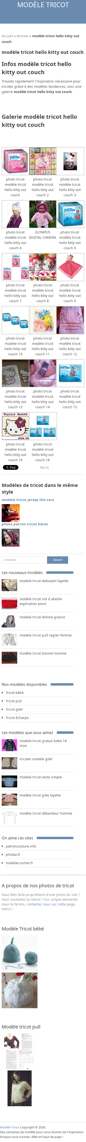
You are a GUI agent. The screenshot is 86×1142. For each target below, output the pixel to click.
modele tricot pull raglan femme (46, 635)
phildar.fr (13, 854)
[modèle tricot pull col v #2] (20, 1068)
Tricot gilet (14, 709)
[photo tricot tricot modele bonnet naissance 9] (20, 970)
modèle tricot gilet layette (40, 795)
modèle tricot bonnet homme (43, 653)
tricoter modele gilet (36, 759)
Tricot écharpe (17, 717)
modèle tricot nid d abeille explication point (41, 601)
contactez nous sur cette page (51, 904)
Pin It (44, 467)
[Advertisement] (44, 105)
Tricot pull (14, 701)
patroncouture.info (21, 846)
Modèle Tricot (43, 4)
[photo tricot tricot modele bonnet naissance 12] (20, 1007)
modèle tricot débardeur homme (46, 813)
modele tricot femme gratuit (42, 617)
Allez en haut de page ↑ (47, 1137)
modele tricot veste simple (41, 777)
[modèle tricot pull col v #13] (20, 1105)
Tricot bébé (15, 692)
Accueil (7, 36)
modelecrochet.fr (19, 863)
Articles (23, 36)
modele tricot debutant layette (44, 581)
